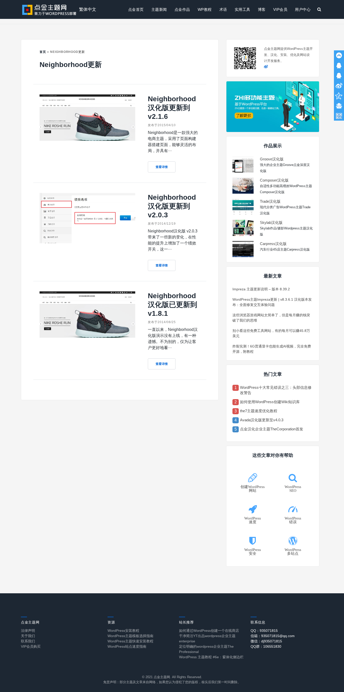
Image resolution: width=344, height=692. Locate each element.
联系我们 (28, 641)
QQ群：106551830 (266, 646)
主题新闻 (159, 9)
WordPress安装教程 (123, 631)
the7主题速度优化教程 (258, 411)
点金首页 (136, 9)
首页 (43, 52)
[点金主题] (49, 9)
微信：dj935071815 (266, 641)
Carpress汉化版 (273, 243)
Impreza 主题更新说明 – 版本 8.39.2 (261, 289)
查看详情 (162, 167)
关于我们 (28, 636)
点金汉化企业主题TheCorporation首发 (271, 429)
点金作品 (182, 9)
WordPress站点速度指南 (127, 646)
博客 (262, 9)
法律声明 (28, 631)
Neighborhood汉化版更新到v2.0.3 (172, 206)
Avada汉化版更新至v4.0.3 (261, 420)
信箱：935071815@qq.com (273, 636)
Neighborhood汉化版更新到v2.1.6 (172, 107)
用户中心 (303, 9)
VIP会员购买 (31, 646)
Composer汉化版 (274, 180)
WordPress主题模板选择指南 (130, 636)
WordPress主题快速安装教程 (130, 641)
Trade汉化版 (270, 201)
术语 (223, 9)
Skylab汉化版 (271, 222)
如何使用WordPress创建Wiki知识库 (270, 402)
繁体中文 (87, 9)
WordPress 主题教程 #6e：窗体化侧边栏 (211, 657)
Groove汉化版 (272, 159)
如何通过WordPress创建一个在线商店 (209, 631)
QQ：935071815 (264, 631)
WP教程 (205, 9)
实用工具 (242, 9)
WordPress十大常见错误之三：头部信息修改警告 (276, 390)
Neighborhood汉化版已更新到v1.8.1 (172, 304)
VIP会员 (280, 9)
